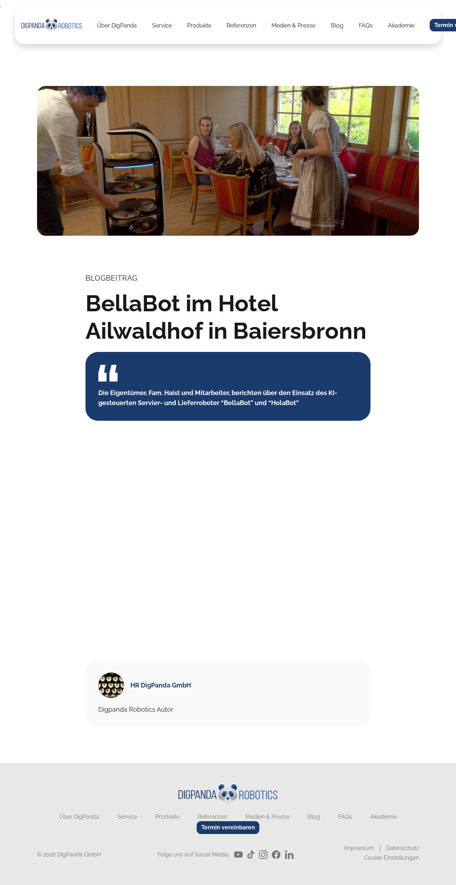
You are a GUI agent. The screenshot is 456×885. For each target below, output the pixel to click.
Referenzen (241, 26)
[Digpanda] (51, 25)
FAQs (366, 26)
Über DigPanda (117, 26)
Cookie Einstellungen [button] (391, 857)
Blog (337, 26)
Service (162, 26)
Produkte (199, 26)
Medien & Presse (293, 26)
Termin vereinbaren (228, 827)
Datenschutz (402, 848)
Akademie (401, 26)
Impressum (359, 848)
